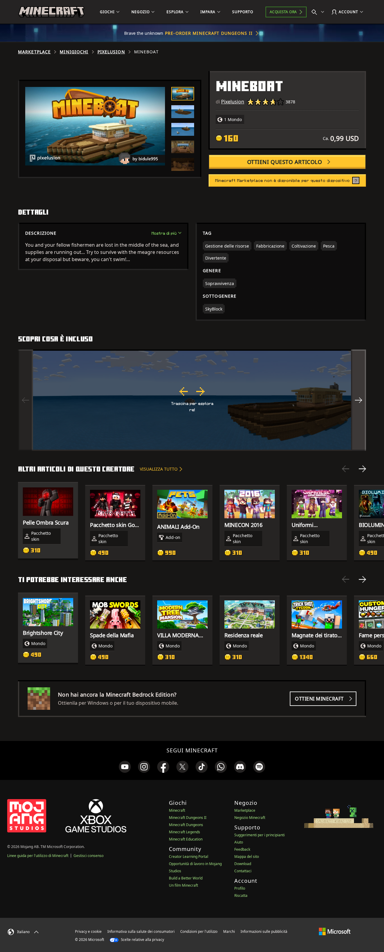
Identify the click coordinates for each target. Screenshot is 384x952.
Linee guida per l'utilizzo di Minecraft (37, 856)
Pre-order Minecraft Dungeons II (209, 33)
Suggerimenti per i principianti (259, 834)
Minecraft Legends (184, 831)
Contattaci (242, 870)
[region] (192, 400)
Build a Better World (185, 878)
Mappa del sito (246, 856)
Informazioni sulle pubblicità (264, 931)
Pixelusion (111, 52)
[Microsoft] (334, 931)
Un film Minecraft (183, 885)
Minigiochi (74, 52)
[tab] (182, 93)
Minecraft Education (185, 839)
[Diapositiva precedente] (345, 468)
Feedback (242, 849)
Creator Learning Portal (188, 856)
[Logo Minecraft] (51, 12)
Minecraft (177, 810)
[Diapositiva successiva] (362, 468)
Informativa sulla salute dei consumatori (141, 931)
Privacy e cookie (88, 931)
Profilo (239, 888)
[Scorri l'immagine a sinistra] (25, 400)
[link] (125, 767)
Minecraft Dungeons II (187, 817)
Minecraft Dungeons (186, 824)
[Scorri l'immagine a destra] (358, 400)
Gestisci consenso (89, 856)
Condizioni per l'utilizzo (199, 931)
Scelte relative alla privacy (142, 939)
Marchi (229, 931)
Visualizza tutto (159, 469)
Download (242, 863)
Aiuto (238, 842)
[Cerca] (319, 12)
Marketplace (34, 52)
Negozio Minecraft (249, 817)
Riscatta (241, 895)
